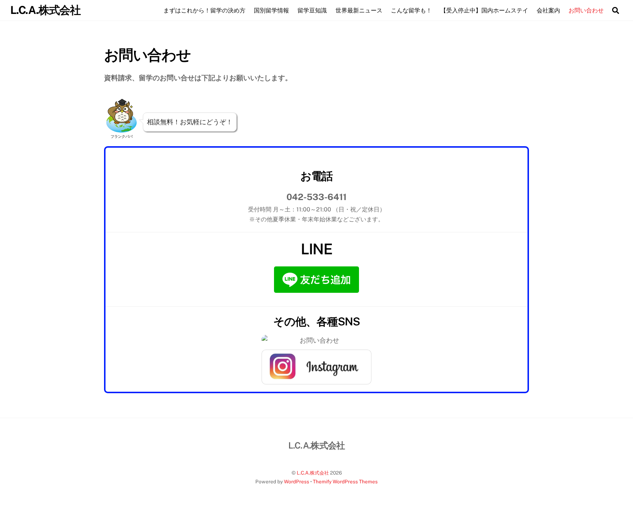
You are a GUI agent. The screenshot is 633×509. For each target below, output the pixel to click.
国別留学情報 (271, 10)
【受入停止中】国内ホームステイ (484, 10)
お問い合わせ (586, 10)
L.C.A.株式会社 (313, 473)
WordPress (296, 481)
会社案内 (548, 10)
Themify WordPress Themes (345, 481)
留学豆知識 (312, 10)
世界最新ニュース (359, 10)
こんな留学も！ (411, 10)
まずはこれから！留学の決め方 (204, 10)
